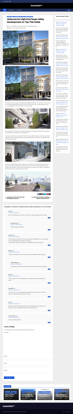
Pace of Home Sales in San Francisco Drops (10, 396)
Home (64, 411)
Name (5, 356)
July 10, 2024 (59, 398)
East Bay (63, 388)
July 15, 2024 (9, 398)
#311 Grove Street (18, 26)
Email (5, 363)
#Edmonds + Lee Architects (13, 28)
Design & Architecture (22, 16)
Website (5, 370)
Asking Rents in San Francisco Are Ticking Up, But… (27, 396)
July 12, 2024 (25, 398)
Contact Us (68, 411)
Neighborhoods (30, 16)
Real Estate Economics (26, 391)
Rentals (32, 391)
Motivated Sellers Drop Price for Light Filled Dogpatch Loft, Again (62, 142)
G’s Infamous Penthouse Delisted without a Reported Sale (40, 198)
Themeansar (24, 411)
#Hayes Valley (22, 28)
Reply (49, 217)
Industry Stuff (14, 391)
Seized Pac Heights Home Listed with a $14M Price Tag (62, 115)
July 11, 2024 (42, 398)
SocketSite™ (36, 5)
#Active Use (25, 26)
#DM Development (33, 26)
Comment (6, 332)
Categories (11, 10)
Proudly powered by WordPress (8, 411)
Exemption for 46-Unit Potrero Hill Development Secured (15, 198)
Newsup (19, 411)
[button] (66, 10)
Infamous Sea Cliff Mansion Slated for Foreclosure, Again (61, 24)
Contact (19, 10)
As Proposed (9, 16)
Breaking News (7, 391)
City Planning (15, 16)
